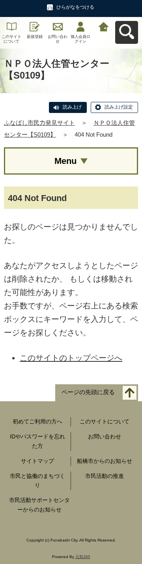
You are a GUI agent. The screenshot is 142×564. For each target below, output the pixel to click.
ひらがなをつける (75, 7)
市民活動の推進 (104, 476)
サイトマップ (37, 461)
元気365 (82, 557)
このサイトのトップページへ (71, 357)
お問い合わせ (57, 38)
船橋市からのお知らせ (104, 461)
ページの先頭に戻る (88, 392)
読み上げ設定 (119, 107)
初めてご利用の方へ (37, 421)
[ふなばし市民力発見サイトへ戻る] (103, 26)
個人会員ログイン (80, 38)
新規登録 (35, 36)
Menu (65, 161)
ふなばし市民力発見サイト (39, 122)
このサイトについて (11, 38)
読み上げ (72, 107)
